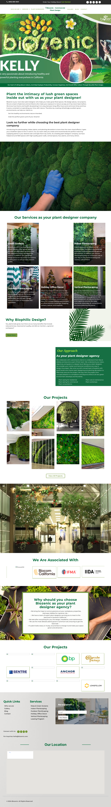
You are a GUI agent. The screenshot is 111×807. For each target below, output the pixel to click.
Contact (84, 9)
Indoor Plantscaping (39, 709)
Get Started (65, 2)
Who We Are (15, 9)
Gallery (70, 9)
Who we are (9, 706)
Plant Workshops (37, 9)
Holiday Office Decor (39, 714)
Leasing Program (37, 719)
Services (25, 9)
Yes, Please (63, 717)
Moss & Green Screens (39, 706)
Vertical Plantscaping (39, 716)
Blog (77, 9)
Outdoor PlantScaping (39, 711)
